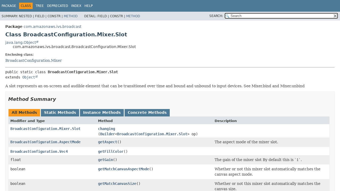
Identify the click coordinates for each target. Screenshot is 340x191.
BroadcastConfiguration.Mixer (33, 60)
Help (88, 6)
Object (28, 77)
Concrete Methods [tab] (147, 112)
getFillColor (111, 151)
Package (9, 6)
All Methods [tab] (24, 112)
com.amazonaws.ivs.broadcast (52, 26)
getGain (105, 160)
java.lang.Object (20, 42)
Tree (40, 6)
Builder (107, 134)
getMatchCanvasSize (117, 183)
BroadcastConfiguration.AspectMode (45, 142)
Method (71, 16)
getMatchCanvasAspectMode (123, 169)
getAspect (107, 142)
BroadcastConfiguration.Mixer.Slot (45, 129)
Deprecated (57, 6)
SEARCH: (216, 16)
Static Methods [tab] (60, 112)
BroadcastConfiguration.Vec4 (39, 151)
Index (76, 6)
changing (106, 129)
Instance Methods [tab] (102, 112)
